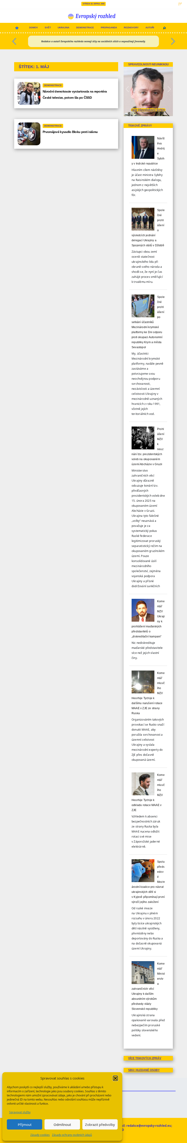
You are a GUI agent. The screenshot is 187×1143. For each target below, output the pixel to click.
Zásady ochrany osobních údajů (72, 1135)
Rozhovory (131, 27)
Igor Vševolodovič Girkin (148, 110)
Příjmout (24, 1124)
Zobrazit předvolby (100, 1124)
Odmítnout (62, 1124)
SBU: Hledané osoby (144, 1070)
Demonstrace (85, 27)
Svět (48, 27)
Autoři (149, 27)
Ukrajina (63, 27)
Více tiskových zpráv (144, 1058)
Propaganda (109, 27)
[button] (115, 1078)
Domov (33, 27)
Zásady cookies (40, 1135)
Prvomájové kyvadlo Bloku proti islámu (70, 132)
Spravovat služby (20, 1112)
